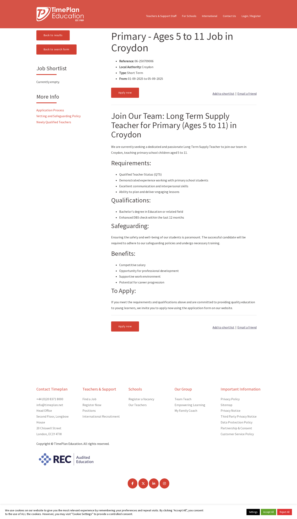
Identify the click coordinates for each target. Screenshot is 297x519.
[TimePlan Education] (60, 14)
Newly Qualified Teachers (53, 122)
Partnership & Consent (236, 428)
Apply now (125, 92)
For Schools (189, 16)
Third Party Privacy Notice (239, 416)
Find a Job (89, 399)
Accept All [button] (268, 512)
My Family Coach (186, 410)
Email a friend (247, 94)
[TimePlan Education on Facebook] (132, 483)
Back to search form (56, 49)
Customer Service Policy (237, 434)
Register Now (91, 405)
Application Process (50, 110)
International (209, 16)
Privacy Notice (230, 410)
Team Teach (183, 399)
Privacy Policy (230, 399)
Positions (89, 410)
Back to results (53, 35)
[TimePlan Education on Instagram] (164, 483)
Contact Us (229, 16)
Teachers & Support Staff (161, 16)
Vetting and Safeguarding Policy (58, 116)
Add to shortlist (223, 94)
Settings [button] (253, 512)
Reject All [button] (285, 512)
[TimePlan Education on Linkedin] (154, 483)
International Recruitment (101, 416)
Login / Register (251, 16)
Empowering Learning (190, 405)
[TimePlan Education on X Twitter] (143, 483)
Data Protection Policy (236, 422)
